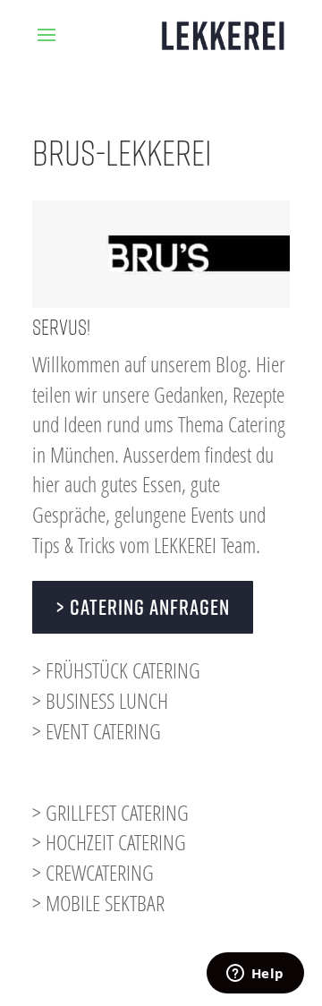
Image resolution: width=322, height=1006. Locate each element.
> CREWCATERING (93, 872)
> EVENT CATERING (96, 731)
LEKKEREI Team (205, 544)
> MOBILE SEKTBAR (98, 902)
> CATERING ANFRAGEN (142, 607)
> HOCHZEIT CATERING (109, 842)
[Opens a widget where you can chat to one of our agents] (255, 974)
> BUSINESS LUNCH (100, 700)
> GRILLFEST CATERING (110, 812)
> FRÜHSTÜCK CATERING (116, 670)
